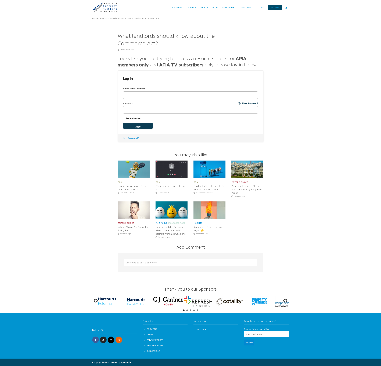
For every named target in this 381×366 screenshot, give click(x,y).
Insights (197, 223)
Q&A (120, 182)
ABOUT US (177, 7)
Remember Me (132, 118)
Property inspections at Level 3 (171, 187)
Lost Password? (131, 138)
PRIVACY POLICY (155, 340)
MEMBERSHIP (228, 7)
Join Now (201, 329)
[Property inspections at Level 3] (172, 169)
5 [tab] (197, 310)
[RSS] (118, 340)
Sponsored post (176, 223)
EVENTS (192, 7)
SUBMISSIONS (153, 351)
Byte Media (126, 362)
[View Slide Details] (107, 301)
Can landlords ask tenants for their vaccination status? (209, 187)
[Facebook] (95, 340)
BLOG (215, 7)
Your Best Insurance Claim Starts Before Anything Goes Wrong (246, 189)
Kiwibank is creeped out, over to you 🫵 (208, 228)
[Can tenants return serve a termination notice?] (134, 169)
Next (285, 301)
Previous (96, 301)
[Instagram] (111, 340)
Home (95, 18)
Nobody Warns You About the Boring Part (133, 228)
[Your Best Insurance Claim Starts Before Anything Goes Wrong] (247, 169)
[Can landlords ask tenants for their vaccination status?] (209, 169)
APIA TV (204, 7)
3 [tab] (190, 310)
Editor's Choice (239, 182)
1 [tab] (184, 310)
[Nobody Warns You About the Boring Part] (134, 210)
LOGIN (261, 7)
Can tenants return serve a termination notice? (132, 187)
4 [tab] (194, 310)
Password (128, 103)
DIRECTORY (246, 7)
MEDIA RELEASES (155, 345)
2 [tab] (187, 310)
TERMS (150, 334)
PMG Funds (161, 223)
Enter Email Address (134, 88)
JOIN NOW (274, 7)
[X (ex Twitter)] (103, 340)
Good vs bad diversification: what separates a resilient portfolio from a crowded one (171, 230)
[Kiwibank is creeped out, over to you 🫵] (209, 210)
